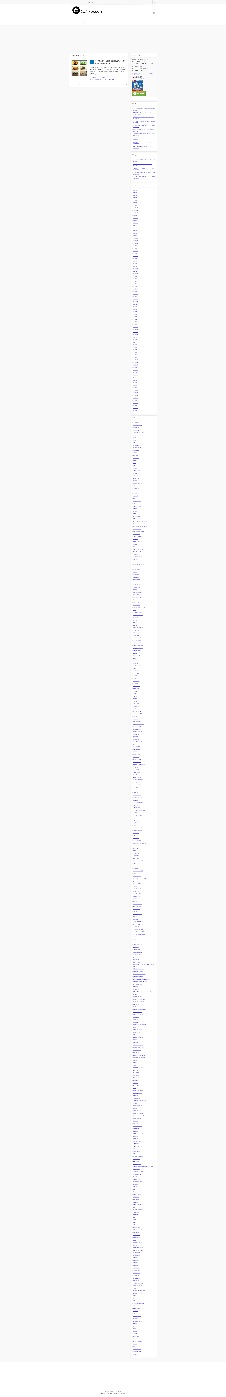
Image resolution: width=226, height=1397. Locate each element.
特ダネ (134, 1219)
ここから (135, 622)
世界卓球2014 (136, 989)
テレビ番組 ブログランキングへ (139, 79)
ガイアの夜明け (136, 579)
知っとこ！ (135, 1245)
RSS (135, 103)
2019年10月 (135, 243)
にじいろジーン (136, 774)
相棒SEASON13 (136, 1235)
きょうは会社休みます (138, 592)
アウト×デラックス (137, 506)
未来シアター (136, 1161)
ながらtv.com (110, 1393)
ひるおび (135, 820)
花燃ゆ (134, 1295)
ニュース (135, 782)
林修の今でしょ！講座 (138, 1171)
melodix (134, 460)
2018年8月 (135, 278)
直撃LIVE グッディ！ (137, 1232)
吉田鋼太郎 (135, 1039)
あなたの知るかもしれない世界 (140, 521)
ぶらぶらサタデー (137, 840)
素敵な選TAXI (136, 1280)
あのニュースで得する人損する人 (140, 526)
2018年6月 (135, 283)
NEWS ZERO (136, 470)
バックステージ (136, 805)
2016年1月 (135, 357)
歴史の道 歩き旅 (137, 1186)
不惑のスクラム (136, 962)
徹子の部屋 (135, 1095)
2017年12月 (135, 299)
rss (154, 13)
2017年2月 (135, 324)
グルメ (134, 610)
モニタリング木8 (136, 909)
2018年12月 (135, 268)
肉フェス (135, 1288)
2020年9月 (135, 215)
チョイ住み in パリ (137, 739)
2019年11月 (135, 240)
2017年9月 (135, 306)
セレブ (134, 708)
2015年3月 (135, 382)
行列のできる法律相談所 (138, 1303)
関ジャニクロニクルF (137, 1338)
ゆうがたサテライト (137, 914)
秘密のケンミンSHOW (138, 1250)
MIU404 (134, 463)
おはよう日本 (136, 574)
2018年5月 (135, 286)
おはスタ (135, 571)
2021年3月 (135, 200)
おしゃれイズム (136, 569)
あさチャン (135, 513)
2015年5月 (135, 377)
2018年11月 (135, 271)
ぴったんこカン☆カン (138, 815)
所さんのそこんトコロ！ (138, 1113)
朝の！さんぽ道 (136, 1159)
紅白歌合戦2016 (136, 1272)
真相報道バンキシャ (137, 1242)
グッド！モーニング (137, 597)
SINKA (123, 1393)
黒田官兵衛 (135, 1354)
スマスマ (135, 701)
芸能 (134, 1298)
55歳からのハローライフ (138, 432)
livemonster (135, 455)
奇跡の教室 (135, 1070)
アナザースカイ (136, 518)
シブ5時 (134, 678)
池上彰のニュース (137, 1194)
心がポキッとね (136, 1098)
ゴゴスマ (135, 625)
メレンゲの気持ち (137, 896)
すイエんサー (136, 688)
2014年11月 (135, 392)
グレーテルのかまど (137, 612)
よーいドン (135, 916)
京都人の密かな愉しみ (138, 1006)
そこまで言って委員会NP (138, 713)
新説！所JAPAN (136, 1136)
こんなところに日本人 (138, 642)
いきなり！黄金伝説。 (138, 536)
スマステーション (137, 698)
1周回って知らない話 (137, 425)
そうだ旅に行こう (137, 711)
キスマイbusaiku (136, 589)
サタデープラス (136, 655)
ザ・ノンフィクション (138, 645)
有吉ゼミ (135, 1153)
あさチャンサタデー (137, 516)
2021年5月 (135, 195)
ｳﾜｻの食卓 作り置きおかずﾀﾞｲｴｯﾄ (98, 79)
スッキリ (135, 693)
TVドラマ (135, 493)
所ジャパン (135, 1120)
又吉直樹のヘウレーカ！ (138, 1037)
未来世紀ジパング (137, 1164)
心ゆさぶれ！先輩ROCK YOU (139, 1100)
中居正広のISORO (137, 996)
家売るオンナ (136, 1080)
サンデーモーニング (137, 670)
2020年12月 (135, 207)
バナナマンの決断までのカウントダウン (142, 810)
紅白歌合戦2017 (136, 1275)
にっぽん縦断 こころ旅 (138, 779)
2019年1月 (135, 266)
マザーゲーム (136, 868)
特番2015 (135, 1224)
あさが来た (135, 511)
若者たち (135, 1300)
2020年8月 (135, 218)
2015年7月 (135, 372)
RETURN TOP (123, 84)
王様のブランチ (136, 1227)
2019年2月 (135, 263)
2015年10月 (135, 364)
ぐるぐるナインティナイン (139, 607)
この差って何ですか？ (138, 630)
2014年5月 (135, 408)
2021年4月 (135, 197)
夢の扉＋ (135, 1062)
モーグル (135, 898)
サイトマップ (133, 2)
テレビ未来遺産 (136, 746)
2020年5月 (135, 225)
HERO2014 (135, 452)
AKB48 (134, 437)
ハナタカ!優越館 (136, 807)
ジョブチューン (136, 686)
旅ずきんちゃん (136, 1138)
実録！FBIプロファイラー (138, 1077)
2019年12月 (135, 238)
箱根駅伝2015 (136, 1257)
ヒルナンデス (136, 822)
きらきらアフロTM (137, 594)
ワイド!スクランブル (137, 944)
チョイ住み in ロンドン (138, 741)
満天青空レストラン (137, 1204)
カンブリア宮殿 (136, 587)
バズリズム (135, 800)
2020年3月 (135, 230)
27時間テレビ (136, 430)
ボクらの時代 (136, 858)
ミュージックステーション (139, 883)
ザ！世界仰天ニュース (138, 648)
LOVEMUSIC (136, 458)
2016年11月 (135, 332)
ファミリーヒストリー (138, 827)
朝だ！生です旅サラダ (138, 1156)
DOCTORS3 (136, 445)
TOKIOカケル (136, 488)
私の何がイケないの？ (138, 1247)
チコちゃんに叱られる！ (138, 731)
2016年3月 (135, 352)
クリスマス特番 (136, 604)
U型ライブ (135, 495)
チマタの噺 (135, 736)
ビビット (135, 817)
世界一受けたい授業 (137, 984)
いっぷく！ (135, 544)
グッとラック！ (136, 602)
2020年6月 (135, 223)
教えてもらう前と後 (137, 1126)
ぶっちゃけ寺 (136, 833)
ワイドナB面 (136, 947)
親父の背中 (135, 1311)
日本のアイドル (136, 1143)
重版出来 (135, 1323)
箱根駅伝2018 (136, 1265)
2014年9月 (135, 397)
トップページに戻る (76, 84)
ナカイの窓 (135, 767)
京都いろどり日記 (137, 1004)
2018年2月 (135, 294)
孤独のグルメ (136, 1075)
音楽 (134, 1346)
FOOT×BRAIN (136, 450)
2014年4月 (135, 410)
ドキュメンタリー (137, 749)
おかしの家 (135, 561)
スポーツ (135, 696)
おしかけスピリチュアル (138, 564)
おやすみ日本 (136, 577)
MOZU (134, 465)
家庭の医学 (135, 1083)
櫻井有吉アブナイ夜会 (138, 1181)
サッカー (135, 658)
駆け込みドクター (137, 1349)
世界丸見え (135, 986)
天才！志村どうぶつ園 (138, 1067)
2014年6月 (135, 405)
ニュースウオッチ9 (137, 784)
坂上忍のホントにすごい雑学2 (139, 1055)
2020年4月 (135, 228)
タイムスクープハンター (138, 724)
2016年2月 (135, 354)
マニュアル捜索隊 (137, 876)
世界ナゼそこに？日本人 (138, 971)
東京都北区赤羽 (136, 1169)
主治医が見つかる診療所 (138, 1001)
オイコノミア (136, 559)
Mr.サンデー (135, 468)
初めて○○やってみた (137, 1032)
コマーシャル (136, 632)
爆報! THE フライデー (138, 1217)
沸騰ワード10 (136, 1199)
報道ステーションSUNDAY (139, 1057)
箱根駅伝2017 (136, 1262)
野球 (134, 1326)
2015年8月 (135, 370)
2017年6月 (135, 314)
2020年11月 (135, 210)
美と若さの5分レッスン (138, 1283)
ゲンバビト (135, 620)
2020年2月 (135, 233)
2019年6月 (135, 253)
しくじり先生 (136, 673)
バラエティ (93, 77)
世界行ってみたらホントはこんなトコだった (142, 991)
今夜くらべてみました (138, 1014)
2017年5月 (135, 316)
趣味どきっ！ (136, 1318)
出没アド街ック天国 (137, 1029)
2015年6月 (135, 375)
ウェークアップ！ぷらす (138, 549)
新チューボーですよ (137, 1128)
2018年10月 (135, 273)
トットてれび (136, 757)
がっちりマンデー (137, 584)
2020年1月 (135, 235)
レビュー (135, 939)
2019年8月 (135, 248)
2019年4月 (135, 258)
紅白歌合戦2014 (136, 1267)
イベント (135, 546)
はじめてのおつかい (137, 797)
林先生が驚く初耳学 (137, 1174)
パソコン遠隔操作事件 (138, 802)
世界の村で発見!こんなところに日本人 (141, 979)
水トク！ (135, 1191)
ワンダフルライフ (137, 954)
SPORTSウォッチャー (138, 483)
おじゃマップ (136, 566)
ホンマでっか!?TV (137, 865)
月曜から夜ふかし (137, 1151)
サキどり (135, 653)
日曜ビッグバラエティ (138, 1141)
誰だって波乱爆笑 (137, 1316)
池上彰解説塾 (136, 1196)
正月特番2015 (136, 1184)
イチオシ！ (135, 539)
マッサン (135, 873)
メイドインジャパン (137, 888)
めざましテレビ (136, 891)
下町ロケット (136, 957)
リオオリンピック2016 (138, 929)
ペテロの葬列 (136, 855)
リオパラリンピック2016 (138, 931)
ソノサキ (135, 716)
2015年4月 (135, 380)
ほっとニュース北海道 (138, 860)
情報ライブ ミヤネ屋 (137, 1105)
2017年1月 (135, 327)
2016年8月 (135, 339)
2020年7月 (135, 220)
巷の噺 (134, 1088)
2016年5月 (135, 347)
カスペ (134, 582)
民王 (134, 1189)
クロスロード (136, 617)
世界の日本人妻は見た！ (138, 976)
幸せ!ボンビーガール (137, 1093)
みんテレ (135, 886)
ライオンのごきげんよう (138, 921)
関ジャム (135, 1343)
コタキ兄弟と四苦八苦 (138, 627)
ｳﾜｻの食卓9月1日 (110, 79)
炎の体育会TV (136, 1214)
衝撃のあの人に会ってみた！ (139, 1305)
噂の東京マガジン (137, 1050)
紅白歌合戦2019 (136, 1278)
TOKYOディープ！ (137, 490)
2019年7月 (135, 251)
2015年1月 (135, 387)
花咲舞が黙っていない (138, 1293)
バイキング (135, 792)
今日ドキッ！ (136, 1017)
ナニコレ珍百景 (136, 772)
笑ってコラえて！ (137, 1252)
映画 (134, 1148)
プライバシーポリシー (93, 2)
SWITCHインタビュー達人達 (139, 485)
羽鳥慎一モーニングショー (139, 1285)
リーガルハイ (136, 926)
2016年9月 (135, 337)
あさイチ (135, 508)
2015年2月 (135, 385)
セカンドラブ (136, 703)
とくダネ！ (135, 751)
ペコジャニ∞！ (136, 853)
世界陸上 (135, 994)
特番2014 (135, 1222)
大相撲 (134, 1065)
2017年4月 (135, 319)
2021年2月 (135, 202)
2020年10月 (135, 212)
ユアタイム (135, 911)
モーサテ (135, 901)
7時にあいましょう (137, 435)
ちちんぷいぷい (136, 734)
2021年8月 (135, 190)
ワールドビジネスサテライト (139, 941)
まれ (134, 881)
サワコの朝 (135, 663)
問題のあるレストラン (138, 1044)
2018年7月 (135, 281)
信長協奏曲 (135, 1022)
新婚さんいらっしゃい (138, 1133)
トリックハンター (137, 759)
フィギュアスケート (137, 830)
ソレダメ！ (135, 718)
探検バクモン (136, 1123)
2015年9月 (135, 367)
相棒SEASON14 (136, 1237)
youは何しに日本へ (137, 501)
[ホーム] (71, 2)
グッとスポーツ (136, 599)
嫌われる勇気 (136, 1072)
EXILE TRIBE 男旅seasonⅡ (139, 447)
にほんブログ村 (135, 74)
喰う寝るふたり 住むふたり (139, 1047)
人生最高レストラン (137, 1012)
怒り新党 (135, 1103)
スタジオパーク (136, 691)
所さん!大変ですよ (137, 1110)
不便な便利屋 (136, 959)
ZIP (134, 503)
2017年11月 (135, 301)
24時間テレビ (136, 427)
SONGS (135, 480)
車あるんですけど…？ (138, 1321)
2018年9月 (135, 276)
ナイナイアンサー (137, 762)
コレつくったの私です (138, 637)
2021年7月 (135, 192)
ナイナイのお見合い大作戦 (139, 764)
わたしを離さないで (137, 952)
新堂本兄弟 (135, 1131)
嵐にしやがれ (136, 1085)
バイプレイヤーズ (137, 794)
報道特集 (135, 1060)
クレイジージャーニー (138, 615)
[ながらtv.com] (87, 10)
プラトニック (136, 838)
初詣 (134, 1034)
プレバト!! (135, 845)
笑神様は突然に (136, 1255)
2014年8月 (135, 400)
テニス (134, 744)
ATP (134, 442)
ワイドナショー (136, 949)
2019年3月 (135, 261)
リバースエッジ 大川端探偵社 (139, 934)
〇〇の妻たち (136, 422)
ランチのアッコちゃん (138, 924)
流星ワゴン (135, 1202)
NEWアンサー (136, 473)
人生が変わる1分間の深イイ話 (139, 1009)
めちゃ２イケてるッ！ (138, 893)
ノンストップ (136, 789)
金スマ (134, 1328)
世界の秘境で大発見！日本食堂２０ (141, 981)
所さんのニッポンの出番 (138, 1115)
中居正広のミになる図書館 (139, 999)
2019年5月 (135, 256)
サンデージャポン (137, 665)
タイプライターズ (137, 721)
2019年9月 (135, 245)
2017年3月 (135, 321)
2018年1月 (135, 296)
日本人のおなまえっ (137, 1146)
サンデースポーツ (137, 668)
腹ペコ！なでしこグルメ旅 (139, 1290)
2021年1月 (135, 205)
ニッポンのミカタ (137, 777)
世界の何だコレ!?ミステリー (139, 974)
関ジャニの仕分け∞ (137, 1341)
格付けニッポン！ (137, 1176)
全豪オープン (136, 1027)
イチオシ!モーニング (137, 541)
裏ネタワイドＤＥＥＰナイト (139, 1308)
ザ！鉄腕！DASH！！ (137, 650)
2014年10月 (135, 395)
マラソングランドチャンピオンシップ (141, 878)
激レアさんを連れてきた (138, 1209)
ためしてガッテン (137, 729)
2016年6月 (135, 344)
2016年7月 (135, 342)
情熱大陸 (135, 1108)
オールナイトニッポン (138, 556)
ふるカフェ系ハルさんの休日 (139, 843)
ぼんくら (135, 863)
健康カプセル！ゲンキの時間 (139, 1024)
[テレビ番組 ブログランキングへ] (137, 77)
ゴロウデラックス (137, 640)
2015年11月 (135, 362)
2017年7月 (135, 311)
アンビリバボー (136, 534)
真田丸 (134, 1240)
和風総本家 (135, 1042)
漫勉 (134, 1207)
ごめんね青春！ (136, 635)
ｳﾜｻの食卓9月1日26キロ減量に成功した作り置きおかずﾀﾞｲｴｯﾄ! (110, 62)
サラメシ (135, 660)
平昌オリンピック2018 (138, 1090)
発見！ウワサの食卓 (100, 77)
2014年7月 (135, 403)
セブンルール (136, 706)
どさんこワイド (136, 754)
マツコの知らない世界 (138, 870)
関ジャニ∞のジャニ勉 (137, 1336)
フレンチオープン (137, 848)
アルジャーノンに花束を (138, 531)
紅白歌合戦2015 (136, 1270)
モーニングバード (137, 906)
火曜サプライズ (136, 1212)
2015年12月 (135, 359)
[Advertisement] (113, 38)
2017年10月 (135, 304)
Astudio (134, 440)
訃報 (134, 1313)
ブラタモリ (135, 835)
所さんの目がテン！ (137, 1118)
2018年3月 (135, 291)
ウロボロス (135, 554)
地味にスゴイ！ (136, 1052)
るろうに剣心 (136, 936)
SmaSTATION (136, 478)
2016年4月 (135, 349)
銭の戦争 (135, 1333)
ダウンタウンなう (137, 726)
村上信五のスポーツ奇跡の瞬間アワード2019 (143, 1166)
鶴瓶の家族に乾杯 (137, 1351)
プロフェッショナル (137, 850)
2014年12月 (135, 390)
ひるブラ (135, 825)
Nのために (135, 475)
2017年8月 (135, 309)
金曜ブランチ (136, 1331)
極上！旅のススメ (137, 1179)
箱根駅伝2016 (136, 1260)
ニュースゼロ (136, 787)
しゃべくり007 (136, 681)
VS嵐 (134, 498)
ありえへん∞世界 (137, 528)
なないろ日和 (136, 769)
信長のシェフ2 (136, 1019)
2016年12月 (135, 329)
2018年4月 (135, 288)
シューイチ (135, 683)
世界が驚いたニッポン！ (138, 968)
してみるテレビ (136, 675)
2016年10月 (135, 334)
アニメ (134, 523)
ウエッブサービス (137, 551)
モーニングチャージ (137, 903)
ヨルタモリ (135, 919)
